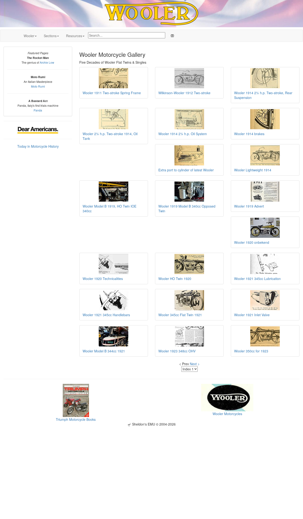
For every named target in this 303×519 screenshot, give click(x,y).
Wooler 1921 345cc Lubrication (257, 278)
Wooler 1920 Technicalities (103, 278)
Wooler (29, 35)
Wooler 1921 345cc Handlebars (106, 314)
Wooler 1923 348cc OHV (177, 351)
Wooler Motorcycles (227, 413)
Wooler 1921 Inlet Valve (252, 314)
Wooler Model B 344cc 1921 (104, 351)
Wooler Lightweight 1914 (252, 170)
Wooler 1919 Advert (249, 206)
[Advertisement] (151, 460)
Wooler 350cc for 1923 (251, 351)
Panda (38, 110)
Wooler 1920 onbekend (251, 242)
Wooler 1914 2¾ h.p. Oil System (182, 133)
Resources (74, 35)
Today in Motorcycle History (38, 146)
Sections (50, 35)
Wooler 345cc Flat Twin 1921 (180, 314)
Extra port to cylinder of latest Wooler (186, 170)
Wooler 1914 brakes (249, 133)
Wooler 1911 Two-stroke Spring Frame (112, 92)
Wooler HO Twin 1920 (174, 278)
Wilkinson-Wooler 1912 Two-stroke (184, 92)
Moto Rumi (38, 86)
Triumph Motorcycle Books (76, 419)
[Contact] (171, 36)
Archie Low (47, 62)
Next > (195, 363)
